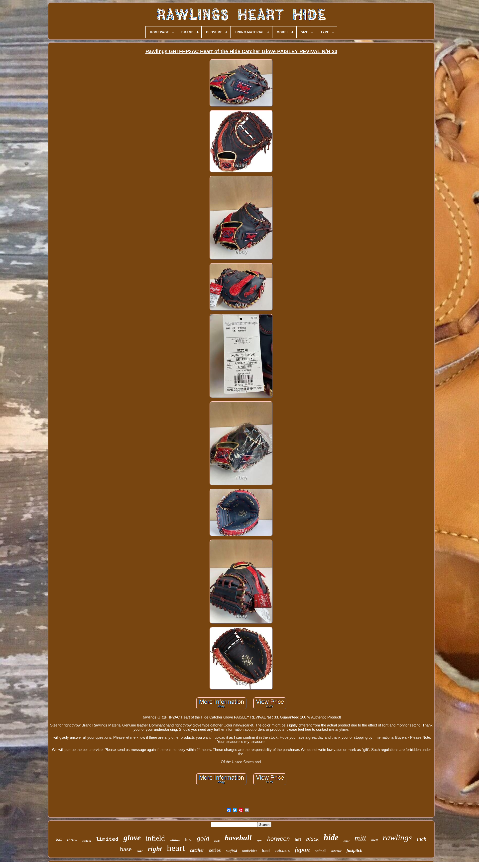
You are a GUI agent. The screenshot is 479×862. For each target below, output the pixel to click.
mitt (360, 838)
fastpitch (354, 850)
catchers (282, 850)
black (312, 839)
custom (86, 840)
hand (266, 851)
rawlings (397, 837)
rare (140, 851)
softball (320, 851)
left (298, 839)
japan (302, 849)
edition (175, 840)
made (217, 841)
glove (132, 837)
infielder (336, 851)
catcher (197, 850)
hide (331, 837)
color (347, 840)
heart (176, 848)
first (188, 839)
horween (278, 838)
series (215, 850)
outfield (231, 851)
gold (203, 838)
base (126, 849)
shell (374, 840)
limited (107, 839)
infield (155, 838)
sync (259, 840)
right (155, 849)
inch (421, 839)
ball (59, 840)
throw (72, 839)
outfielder (249, 851)
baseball (238, 837)
